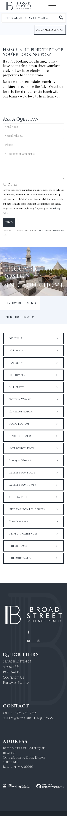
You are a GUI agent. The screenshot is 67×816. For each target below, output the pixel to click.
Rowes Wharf (18, 521)
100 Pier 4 (15, 338)
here (19, 86)
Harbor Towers (20, 436)
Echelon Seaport (21, 411)
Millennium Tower (22, 485)
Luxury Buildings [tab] (20, 303)
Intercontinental (22, 448)
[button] (61, 18)
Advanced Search (50, 30)
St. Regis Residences (23, 533)
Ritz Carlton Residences (27, 509)
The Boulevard (20, 558)
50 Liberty (16, 387)
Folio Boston (19, 424)
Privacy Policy (44, 230)
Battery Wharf (20, 399)
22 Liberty (16, 350)
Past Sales (11, 672)
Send (9, 222)
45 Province (17, 375)
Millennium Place (22, 472)
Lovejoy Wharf (20, 460)
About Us (11, 667)
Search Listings (17, 661)
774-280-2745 (26, 713)
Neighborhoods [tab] (20, 317)
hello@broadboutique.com (28, 718)
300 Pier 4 (16, 363)
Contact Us (13, 677)
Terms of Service (58, 230)
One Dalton (18, 497)
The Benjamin (18, 546)
